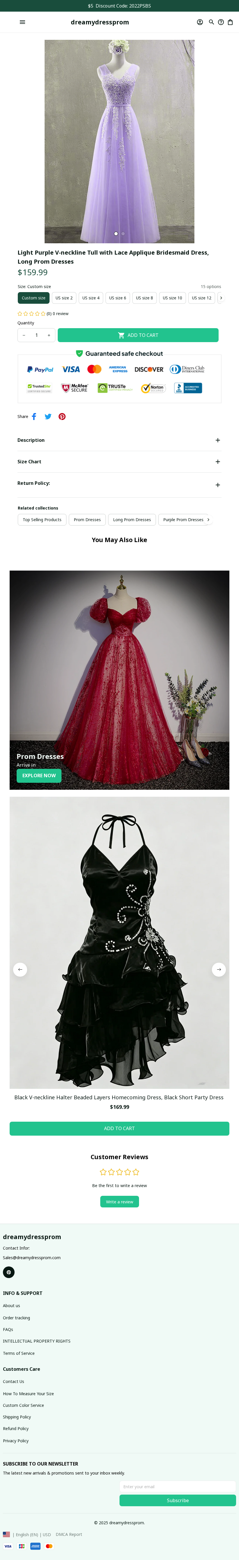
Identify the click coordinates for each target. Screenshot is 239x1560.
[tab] (116, 233)
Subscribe (178, 1500)
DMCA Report (69, 1534)
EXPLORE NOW (39, 775)
